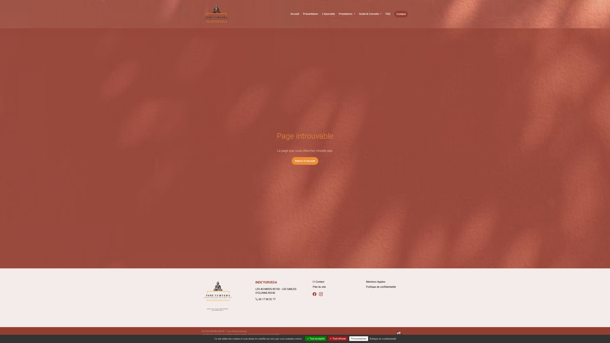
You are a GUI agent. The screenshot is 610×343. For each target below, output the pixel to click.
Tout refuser (339, 338)
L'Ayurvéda (328, 13)
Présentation (310, 13)
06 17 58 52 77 (267, 299)
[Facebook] (314, 294)
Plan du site (319, 286)
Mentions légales (375, 281)
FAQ (388, 13)
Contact (401, 14)
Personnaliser (358, 338)
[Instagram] (321, 294)
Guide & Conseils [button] (369, 13)
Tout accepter (317, 338)
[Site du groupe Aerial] (399, 333)
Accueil (295, 13)
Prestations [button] (346, 13)
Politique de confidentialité (381, 286)
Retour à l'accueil (305, 160)
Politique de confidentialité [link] (383, 338)
